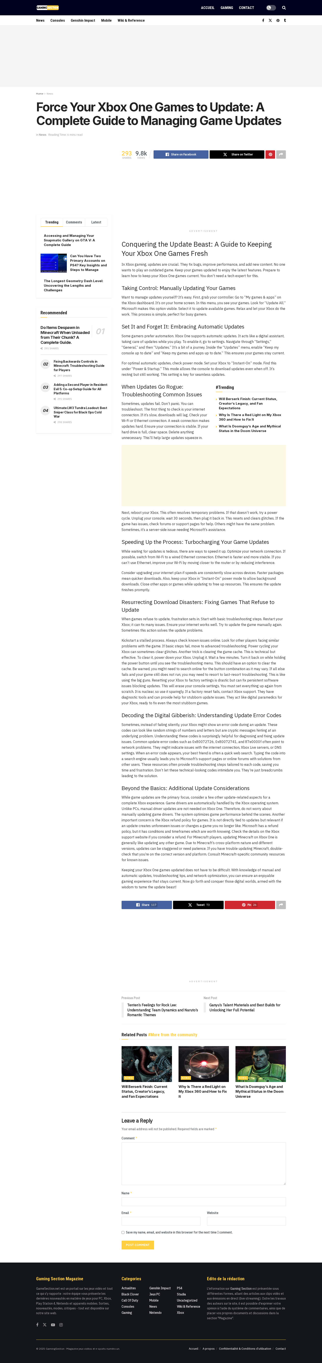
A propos (209, 1349)
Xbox (180, 1313)
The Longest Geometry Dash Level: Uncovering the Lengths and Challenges (73, 285)
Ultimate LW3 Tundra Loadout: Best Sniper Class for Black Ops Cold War (80, 412)
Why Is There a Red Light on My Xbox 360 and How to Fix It (203, 1091)
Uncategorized (187, 1300)
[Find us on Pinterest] (278, 20)
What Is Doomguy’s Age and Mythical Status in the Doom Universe (259, 1091)
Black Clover (130, 1294)
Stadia (181, 1294)
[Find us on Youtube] (53, 1325)
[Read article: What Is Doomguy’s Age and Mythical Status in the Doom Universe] (260, 1064)
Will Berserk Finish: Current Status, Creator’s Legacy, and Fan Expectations (248, 403)
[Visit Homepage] (47, 8)
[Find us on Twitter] (270, 20)
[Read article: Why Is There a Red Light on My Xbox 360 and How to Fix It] (204, 1064)
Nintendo (155, 1313)
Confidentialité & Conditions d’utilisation (245, 1349)
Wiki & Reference (131, 20)
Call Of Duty (130, 1300)
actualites (129, 1288)
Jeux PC (154, 1294)
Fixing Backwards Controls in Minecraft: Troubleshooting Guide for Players (79, 366)
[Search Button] (284, 7)
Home (39, 93)
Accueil (207, 7)
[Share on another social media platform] (281, 154)
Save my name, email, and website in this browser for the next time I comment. (179, 1232)
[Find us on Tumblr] (285, 20)
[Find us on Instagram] (61, 1325)
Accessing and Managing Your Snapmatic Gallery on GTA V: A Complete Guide (69, 240)
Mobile (106, 20)
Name (127, 1193)
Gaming (227, 7)
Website (212, 1213)
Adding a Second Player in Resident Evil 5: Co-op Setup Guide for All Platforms (80, 389)
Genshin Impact (83, 20)
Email (127, 1213)
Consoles (57, 20)
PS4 (179, 1288)
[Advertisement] (161, 56)
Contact (246, 7)
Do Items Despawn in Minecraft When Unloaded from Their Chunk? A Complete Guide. (65, 335)
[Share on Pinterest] (270, 154)
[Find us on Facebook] (263, 20)
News (40, 20)
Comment (130, 1138)
